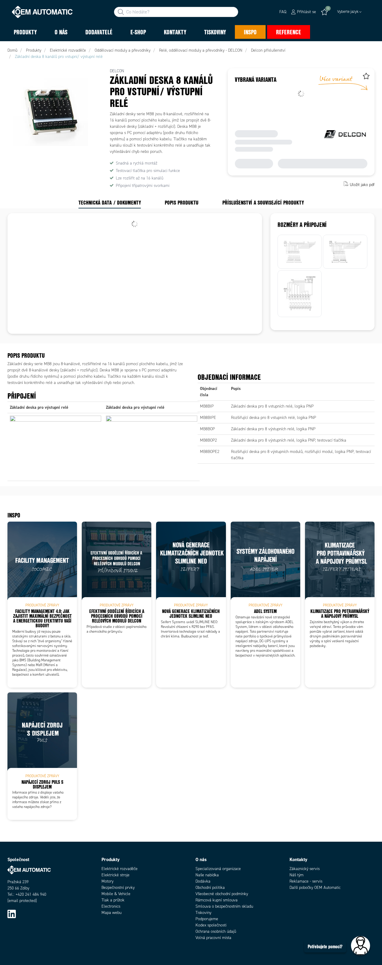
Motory (107, 881)
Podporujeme (206, 918)
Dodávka (202, 881)
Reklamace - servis (305, 881)
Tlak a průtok (112, 900)
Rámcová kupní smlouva (216, 900)
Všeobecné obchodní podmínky (221, 893)
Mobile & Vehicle (115, 893)
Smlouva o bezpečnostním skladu (224, 906)
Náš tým (296, 875)
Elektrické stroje (115, 875)
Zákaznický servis (304, 868)
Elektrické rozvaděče (119, 868)
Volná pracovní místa (213, 937)
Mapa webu (111, 912)
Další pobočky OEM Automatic (315, 887)
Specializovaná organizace (218, 868)
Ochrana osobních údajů (215, 931)
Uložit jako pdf (362, 184)
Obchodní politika (210, 887)
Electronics (110, 906)
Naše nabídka (207, 875)
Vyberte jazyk (347, 11)
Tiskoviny (203, 912)
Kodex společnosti (211, 925)
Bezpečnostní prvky (118, 887)
